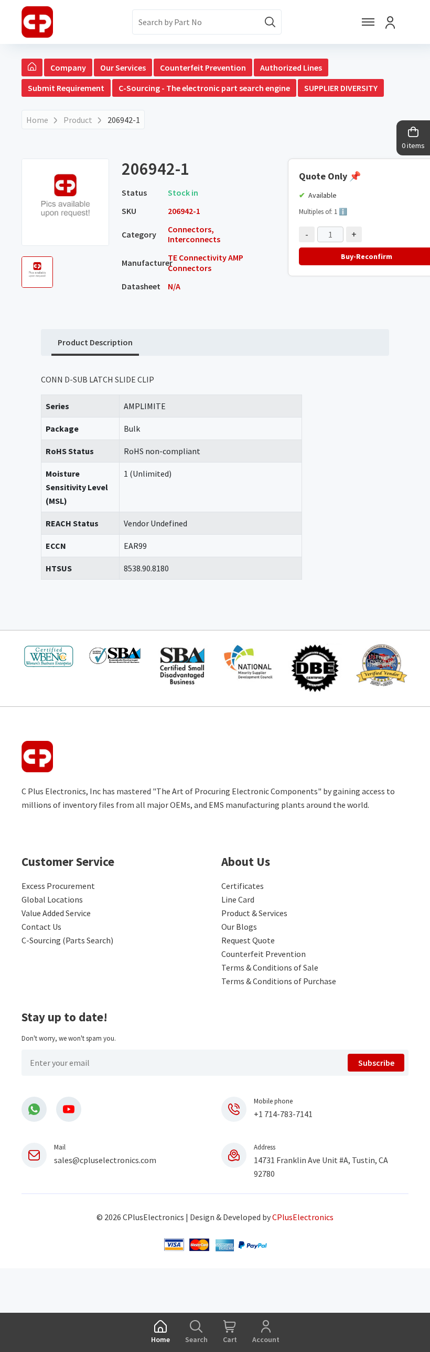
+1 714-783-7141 (283, 1114)
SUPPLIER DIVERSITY (341, 88)
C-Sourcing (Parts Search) (67, 940)
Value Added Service (56, 913)
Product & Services (254, 913)
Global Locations (52, 899)
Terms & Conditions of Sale (269, 967)
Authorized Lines (291, 67)
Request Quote (248, 940)
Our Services (123, 67)
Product (77, 120)
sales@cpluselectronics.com (105, 1160)
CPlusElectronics (303, 1217)
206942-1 (124, 120)
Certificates (242, 886)
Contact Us (41, 926)
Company (68, 67)
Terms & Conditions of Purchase (278, 981)
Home (37, 120)
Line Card (237, 899)
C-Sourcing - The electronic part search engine (204, 88)
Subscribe (376, 1062)
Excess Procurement (58, 886)
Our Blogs (239, 926)
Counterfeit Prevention (203, 67)
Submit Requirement (66, 88)
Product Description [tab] (95, 342)
